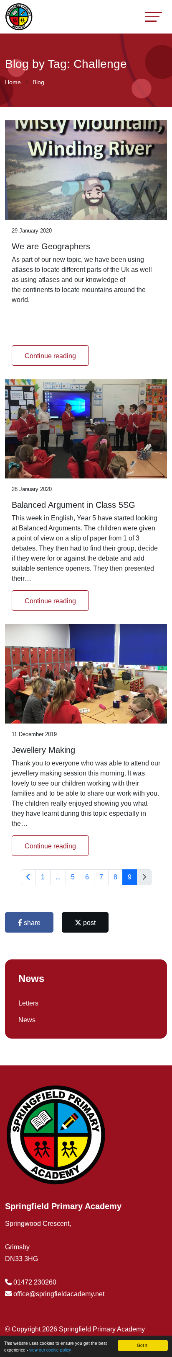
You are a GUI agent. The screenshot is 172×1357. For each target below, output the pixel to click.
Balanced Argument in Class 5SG (73, 504)
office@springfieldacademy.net (58, 1294)
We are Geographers (51, 246)
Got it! (143, 1345)
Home (13, 82)
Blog (38, 82)
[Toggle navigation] (153, 16)
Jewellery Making (43, 750)
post (88, 922)
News (26, 1020)
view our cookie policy (50, 1350)
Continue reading (50, 355)
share (31, 922)
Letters (28, 1003)
